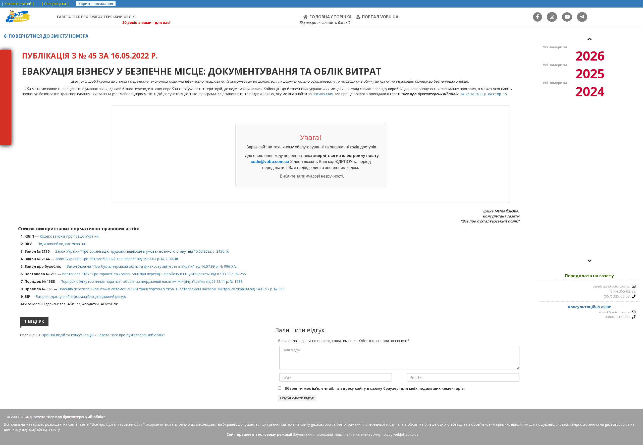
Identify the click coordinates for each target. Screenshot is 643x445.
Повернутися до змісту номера (48, 36)
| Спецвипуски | (55, 3)
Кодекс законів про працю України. (69, 236)
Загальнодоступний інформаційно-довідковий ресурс (82, 296)
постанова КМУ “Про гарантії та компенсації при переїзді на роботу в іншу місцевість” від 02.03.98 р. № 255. (156, 273)
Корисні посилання (95, 3)
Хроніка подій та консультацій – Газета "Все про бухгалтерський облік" (103, 334)
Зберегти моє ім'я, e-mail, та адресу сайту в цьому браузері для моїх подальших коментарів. (375, 388)
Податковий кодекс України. (61, 243)
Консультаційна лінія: (589, 306)
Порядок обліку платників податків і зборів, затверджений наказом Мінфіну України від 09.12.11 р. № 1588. (152, 281)
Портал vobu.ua (380, 17)
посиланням (323, 93)
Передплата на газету (589, 276)
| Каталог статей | (17, 3)
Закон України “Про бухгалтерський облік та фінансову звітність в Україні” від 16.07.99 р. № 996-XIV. (152, 266)
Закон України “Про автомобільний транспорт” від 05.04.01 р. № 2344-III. (117, 258)
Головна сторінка (330, 17)
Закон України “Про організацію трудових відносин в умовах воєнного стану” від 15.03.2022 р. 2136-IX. (142, 251)
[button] (589, 39)
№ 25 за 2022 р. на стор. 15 (484, 93)
